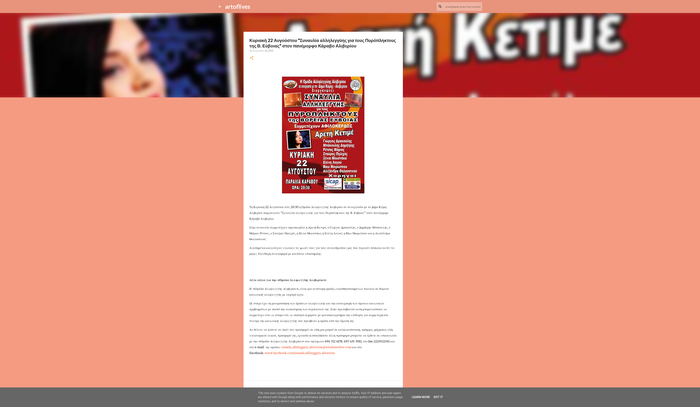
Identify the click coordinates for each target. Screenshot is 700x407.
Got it (438, 397)
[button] (251, 58)
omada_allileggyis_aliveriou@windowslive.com (316, 347)
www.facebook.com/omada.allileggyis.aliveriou (300, 353)
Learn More (421, 397)
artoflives (237, 6)
